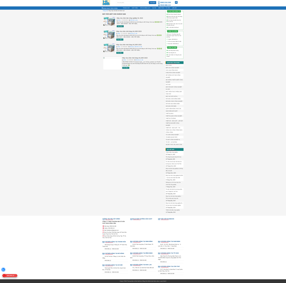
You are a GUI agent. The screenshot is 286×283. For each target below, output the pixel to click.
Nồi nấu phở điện (171, 106)
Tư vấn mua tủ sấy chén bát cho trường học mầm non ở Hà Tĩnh (174, 162)
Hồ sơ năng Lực (145, 8)
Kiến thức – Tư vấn (164, 8)
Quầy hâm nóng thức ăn (173, 108)
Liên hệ (174, 8)
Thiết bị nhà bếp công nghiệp (173, 210)
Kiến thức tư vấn (134, 20)
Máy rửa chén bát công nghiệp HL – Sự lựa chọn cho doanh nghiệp (174, 204)
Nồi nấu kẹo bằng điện (173, 103)
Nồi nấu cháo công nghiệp (174, 101)
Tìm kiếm (152, 2)
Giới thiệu (135, 8)
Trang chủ (126, 8)
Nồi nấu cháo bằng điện (173, 98)
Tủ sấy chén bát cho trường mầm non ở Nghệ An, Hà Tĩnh (174, 190)
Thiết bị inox (169, 113)
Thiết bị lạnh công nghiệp (174, 116)
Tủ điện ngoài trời (171, 137)
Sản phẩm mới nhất (172, 111)
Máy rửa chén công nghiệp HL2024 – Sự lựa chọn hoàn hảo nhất (174, 176)
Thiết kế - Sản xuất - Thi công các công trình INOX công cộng (174, 130)
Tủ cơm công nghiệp (172, 134)
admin (119, 20)
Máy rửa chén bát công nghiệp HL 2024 (130, 18)
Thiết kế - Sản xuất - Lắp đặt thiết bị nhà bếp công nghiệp (174, 123)
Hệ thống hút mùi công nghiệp (173, 76)
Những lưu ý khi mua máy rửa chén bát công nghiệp (173, 183)
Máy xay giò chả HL (171, 96)
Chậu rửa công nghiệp (173, 72)
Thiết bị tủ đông (171, 118)
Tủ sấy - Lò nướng (171, 142)
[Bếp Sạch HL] (108, 2)
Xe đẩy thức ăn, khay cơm (174, 144)
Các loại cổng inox (172, 70)
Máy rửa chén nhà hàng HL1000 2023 (129, 31)
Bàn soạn (169, 65)
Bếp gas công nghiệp (172, 67)
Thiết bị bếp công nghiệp (172, 152)
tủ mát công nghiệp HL (173, 139)
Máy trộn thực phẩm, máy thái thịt (174, 92)
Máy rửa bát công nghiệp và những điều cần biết (174, 169)
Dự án (154, 8)
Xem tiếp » (120, 26)
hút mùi (168, 84)
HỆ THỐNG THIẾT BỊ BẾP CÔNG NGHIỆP (174, 81)
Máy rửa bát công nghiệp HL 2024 (174, 88)
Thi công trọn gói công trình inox (173, 156)
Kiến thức (132, 46)
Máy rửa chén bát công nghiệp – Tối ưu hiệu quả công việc (174, 197)
